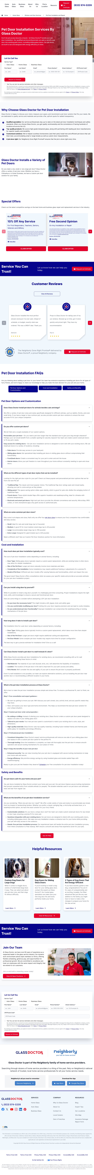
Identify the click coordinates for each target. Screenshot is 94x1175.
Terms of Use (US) (11, 1155)
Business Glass (36, 65)
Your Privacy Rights (56, 1160)
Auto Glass (10, 65)
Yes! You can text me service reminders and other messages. (25, 84)
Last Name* (22, 68)
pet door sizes (50, 517)
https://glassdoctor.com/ (24, 89)
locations (9, 126)
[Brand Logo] (13, 1099)
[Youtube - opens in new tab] (11, 1109)
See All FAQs (47, 836)
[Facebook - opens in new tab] (2, 1109)
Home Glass (23, 65)
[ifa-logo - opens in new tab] (4, 1127)
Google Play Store (77, 1083)
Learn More (9, 908)
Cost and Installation (50, 388)
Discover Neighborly (24, 1083)
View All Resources (45, 916)
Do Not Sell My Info (38, 1160)
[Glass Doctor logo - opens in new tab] (29, 1053)
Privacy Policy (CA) (54, 1155)
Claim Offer (26, 249)
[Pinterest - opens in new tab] (25, 1109)
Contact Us (57, 1111)
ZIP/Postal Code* (82, 68)
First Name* (8, 68)
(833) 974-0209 (12, 1104)
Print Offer (12, 241)
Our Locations (80, 1111)
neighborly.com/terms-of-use (13, 236)
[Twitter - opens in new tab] (7, 1109)
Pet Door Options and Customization (17, 389)
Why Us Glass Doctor (60, 1103)
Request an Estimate (15, 79)
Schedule (42, 764)
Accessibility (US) (68, 1155)
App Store (59, 1083)
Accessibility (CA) (82, 1155)
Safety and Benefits (74, 388)
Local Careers (58, 1115)
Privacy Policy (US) (40, 1155)
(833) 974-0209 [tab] (83, 5)
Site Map (78, 1115)
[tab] (6, 5)
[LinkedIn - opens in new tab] (20, 1109)
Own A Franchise (59, 1119)
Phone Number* (52, 68)
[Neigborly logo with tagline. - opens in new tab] (65, 1052)
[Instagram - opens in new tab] (16, 1109)
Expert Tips (79, 1107)
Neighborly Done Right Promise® (33, 139)
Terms (35, 89)
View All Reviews (47, 294)
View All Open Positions (14, 976)
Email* (35, 68)
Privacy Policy (42, 89)
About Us (56, 1107)
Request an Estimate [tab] (66, 5)
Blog (76, 1103)
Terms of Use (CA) (25, 1155)
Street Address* (67, 68)
